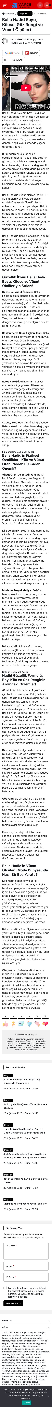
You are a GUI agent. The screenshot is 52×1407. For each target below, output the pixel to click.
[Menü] (5, 5)
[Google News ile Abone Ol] (12, 53)
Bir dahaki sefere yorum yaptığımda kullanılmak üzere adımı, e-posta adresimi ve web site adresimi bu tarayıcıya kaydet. (27, 1292)
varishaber (16, 39)
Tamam (27, 1403)
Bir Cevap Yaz (14, 1228)
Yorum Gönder (13, 1303)
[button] (40, 5)
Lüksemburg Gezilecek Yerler (18, 451)
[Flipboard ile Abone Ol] (32, 53)
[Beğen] (5, 60)
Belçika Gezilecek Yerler (15, 672)
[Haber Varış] (21, 4)
